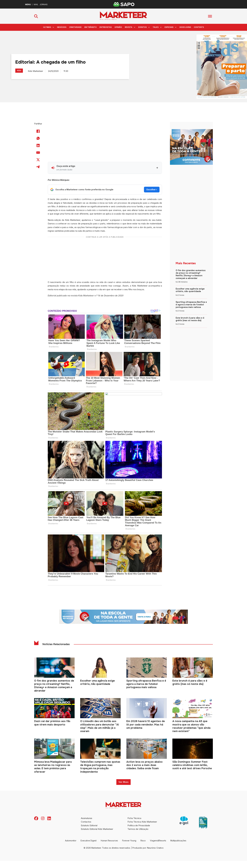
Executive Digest (88, 840)
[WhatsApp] (38, 138)
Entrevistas (105, 27)
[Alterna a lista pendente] (53, 27)
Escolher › (152, 189)
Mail (36, 4)
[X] (38, 160)
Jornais (43, 4)
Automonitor (70, 840)
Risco (143, 840)
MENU (28, 4)
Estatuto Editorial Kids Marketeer (97, 829)
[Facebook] (38, 131)
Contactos (86, 821)
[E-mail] (38, 152)
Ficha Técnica (134, 818)
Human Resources (109, 840)
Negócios (61, 27)
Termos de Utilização (138, 829)
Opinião (118, 27)
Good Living (185, 27)
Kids (19, 70)
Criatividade (75, 27)
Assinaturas (86, 818)
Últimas (47, 27)
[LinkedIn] (38, 145)
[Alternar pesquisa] (36, 16)
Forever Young (129, 840)
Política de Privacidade (139, 825)
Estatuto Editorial (89, 825)
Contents (199, 27)
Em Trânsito (90, 27)
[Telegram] (38, 167)
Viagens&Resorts (158, 840)
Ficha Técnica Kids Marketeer (142, 821)
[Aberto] (210, 16)
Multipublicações (178, 840)
